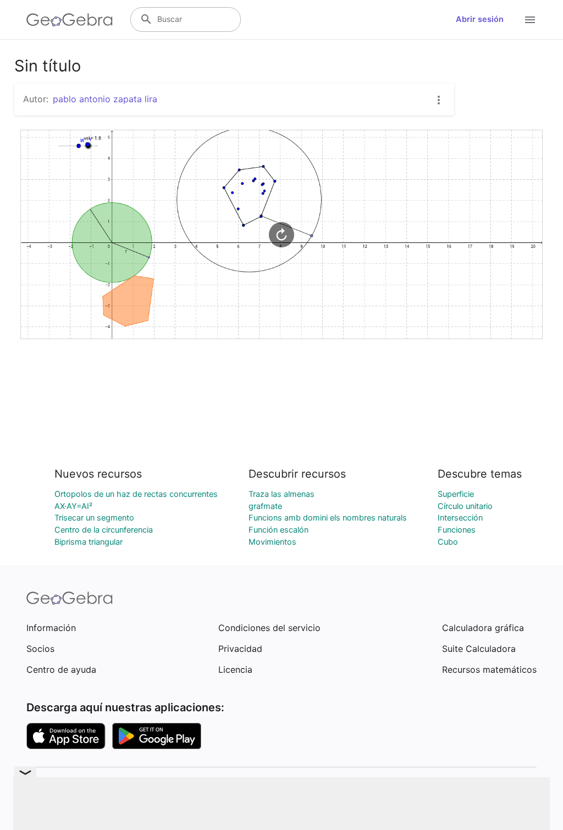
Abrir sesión (480, 19)
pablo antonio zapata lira (105, 98)
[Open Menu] (530, 19)
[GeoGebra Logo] (69, 19)
